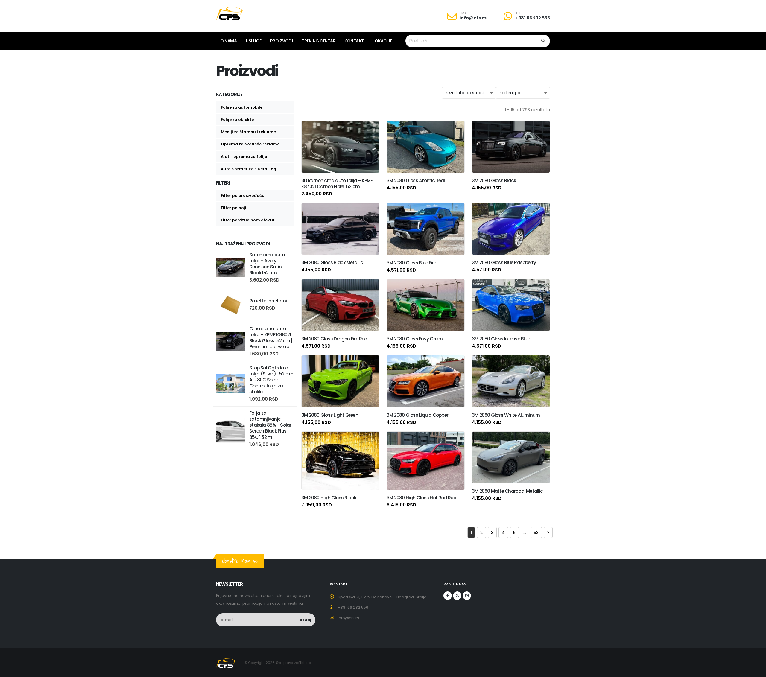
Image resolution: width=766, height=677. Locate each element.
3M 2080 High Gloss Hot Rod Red (421, 498)
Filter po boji (233, 207)
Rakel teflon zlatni (268, 301)
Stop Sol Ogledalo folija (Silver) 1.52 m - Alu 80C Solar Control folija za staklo (271, 380)
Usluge (253, 41)
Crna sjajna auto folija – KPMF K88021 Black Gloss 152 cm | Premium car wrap (270, 337)
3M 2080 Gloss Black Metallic (332, 262)
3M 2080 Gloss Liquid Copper (417, 415)
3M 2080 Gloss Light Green (329, 415)
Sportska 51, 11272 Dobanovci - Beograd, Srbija (382, 597)
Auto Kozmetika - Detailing (248, 168)
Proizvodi (281, 41)
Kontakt (354, 41)
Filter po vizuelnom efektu (247, 220)
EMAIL (464, 13)
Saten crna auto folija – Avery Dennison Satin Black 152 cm (267, 264)
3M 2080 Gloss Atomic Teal (416, 180)
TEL (518, 13)
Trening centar (318, 41)
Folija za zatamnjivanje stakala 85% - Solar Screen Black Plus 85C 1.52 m (270, 425)
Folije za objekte (237, 119)
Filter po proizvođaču (243, 195)
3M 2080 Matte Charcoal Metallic (507, 491)
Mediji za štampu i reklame (248, 131)
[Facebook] (447, 595)
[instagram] (467, 595)
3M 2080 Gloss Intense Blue (501, 339)
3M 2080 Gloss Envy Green (415, 339)
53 (536, 532)
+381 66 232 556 (533, 18)
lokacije (382, 41)
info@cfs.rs (473, 18)
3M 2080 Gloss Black (494, 180)
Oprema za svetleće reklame (250, 144)
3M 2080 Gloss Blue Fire (411, 263)
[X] (457, 595)
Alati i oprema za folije (244, 156)
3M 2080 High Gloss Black (328, 498)
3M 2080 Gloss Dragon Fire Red (334, 339)
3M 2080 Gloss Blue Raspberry (504, 262)
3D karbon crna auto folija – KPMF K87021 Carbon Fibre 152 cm (337, 183)
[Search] (543, 41)
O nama (228, 41)
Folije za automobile (241, 107)
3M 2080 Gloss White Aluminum (506, 415)
